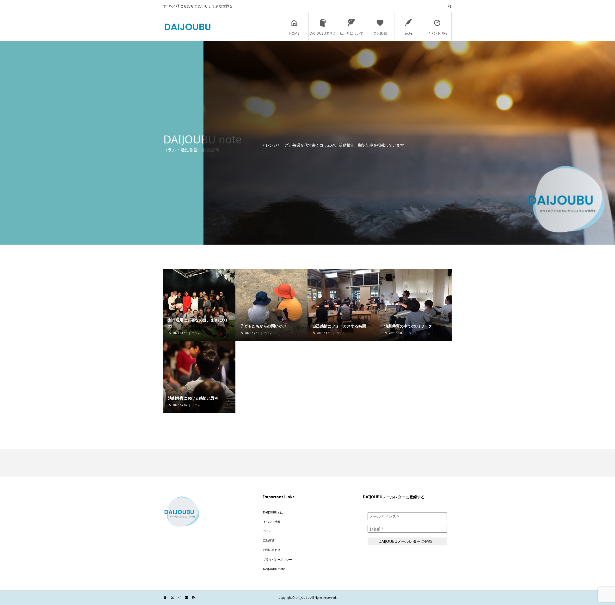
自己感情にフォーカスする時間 (339, 326)
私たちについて (351, 33)
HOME (294, 33)
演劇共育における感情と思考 (193, 398)
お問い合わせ (271, 550)
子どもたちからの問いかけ (263, 326)
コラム (196, 333)
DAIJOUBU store (274, 569)
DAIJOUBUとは (273, 512)
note (408, 33)
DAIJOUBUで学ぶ (323, 33)
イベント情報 (437, 33)
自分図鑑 (380, 33)
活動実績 (269, 540)
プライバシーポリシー (277, 559)
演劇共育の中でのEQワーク (408, 326)
